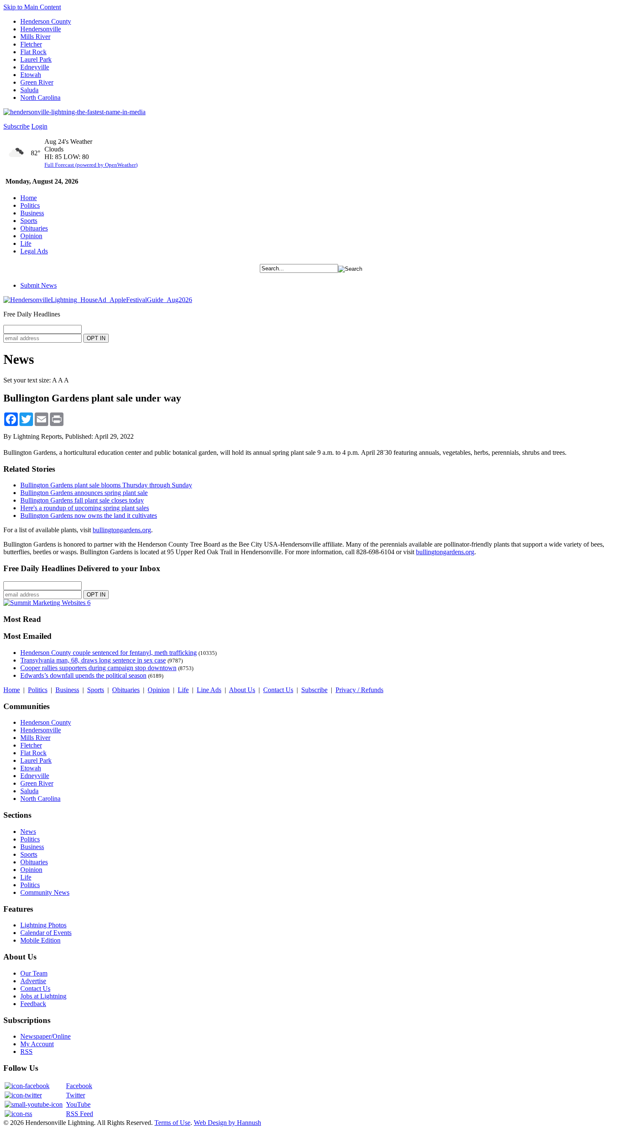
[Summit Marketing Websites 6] (47, 602)
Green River (36, 82)
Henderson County (45, 21)
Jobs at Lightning (43, 996)
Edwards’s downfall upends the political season (83, 675)
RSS (26, 1051)
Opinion (31, 235)
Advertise (33, 980)
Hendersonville (40, 29)
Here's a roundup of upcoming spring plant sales (84, 507)
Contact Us (278, 689)
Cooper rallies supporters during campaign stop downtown (98, 667)
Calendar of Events (46, 932)
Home (28, 197)
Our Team (33, 973)
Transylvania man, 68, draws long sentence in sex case (93, 660)
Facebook (79, 1085)
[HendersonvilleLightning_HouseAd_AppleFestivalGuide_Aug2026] (97, 299)
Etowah (30, 74)
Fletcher (31, 44)
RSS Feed (79, 1113)
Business (32, 213)
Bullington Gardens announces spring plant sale (84, 492)
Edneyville (34, 67)
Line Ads (209, 689)
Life (25, 243)
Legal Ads (34, 251)
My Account (37, 1044)
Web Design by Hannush (227, 1122)
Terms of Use (172, 1122)
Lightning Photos (43, 925)
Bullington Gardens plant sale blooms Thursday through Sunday (106, 485)
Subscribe (16, 126)
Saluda (29, 89)
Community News (44, 892)
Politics (30, 205)
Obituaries (34, 228)
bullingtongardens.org (122, 529)
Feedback (33, 1003)
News (28, 831)
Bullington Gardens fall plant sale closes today (82, 500)
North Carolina (40, 97)
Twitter (75, 1095)
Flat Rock (33, 51)
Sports (28, 220)
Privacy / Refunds (359, 689)
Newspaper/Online (45, 1036)
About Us (242, 689)
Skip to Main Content (32, 7)
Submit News (38, 285)
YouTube (78, 1104)
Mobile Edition (40, 940)
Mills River (35, 36)
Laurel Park (36, 59)
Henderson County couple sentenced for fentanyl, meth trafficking (108, 652)
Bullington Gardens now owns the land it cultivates (88, 515)
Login (39, 126)
